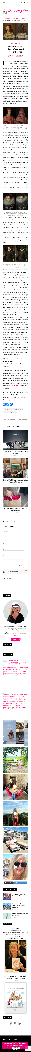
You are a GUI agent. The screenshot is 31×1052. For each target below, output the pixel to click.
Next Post (23, 419)
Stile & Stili (16, 18)
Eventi (17, 43)
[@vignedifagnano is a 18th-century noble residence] (15, 787)
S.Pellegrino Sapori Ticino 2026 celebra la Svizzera (19, 905)
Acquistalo (15, 980)
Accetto (16, 1047)
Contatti (15, 1039)
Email (4, 549)
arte (4, 409)
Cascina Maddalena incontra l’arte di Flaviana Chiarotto (15, 481)
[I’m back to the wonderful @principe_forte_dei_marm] (15, 867)
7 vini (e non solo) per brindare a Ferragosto (19, 895)
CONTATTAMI (15, 639)
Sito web (5, 556)
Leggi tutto (16, 635)
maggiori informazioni (18, 1045)
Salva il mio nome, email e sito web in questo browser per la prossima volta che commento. (14, 567)
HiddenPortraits (18, 409)
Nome (4, 543)
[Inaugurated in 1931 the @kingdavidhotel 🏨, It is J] (15, 706)
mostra (5, 412)
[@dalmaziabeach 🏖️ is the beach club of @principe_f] (15, 840)
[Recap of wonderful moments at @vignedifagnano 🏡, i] (15, 760)
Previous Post (9, 419)
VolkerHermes (12, 412)
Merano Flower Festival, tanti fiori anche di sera (15, 509)
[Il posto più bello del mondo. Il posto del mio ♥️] (15, 680)
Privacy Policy (7, 1039)
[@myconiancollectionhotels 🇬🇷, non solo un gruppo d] (15, 733)
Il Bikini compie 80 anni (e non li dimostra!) (20, 914)
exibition (9, 409)
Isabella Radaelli (7, 18)
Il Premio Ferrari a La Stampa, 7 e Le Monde (15, 452)
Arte (22, 18)
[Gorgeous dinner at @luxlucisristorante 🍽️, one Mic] (15, 813)
